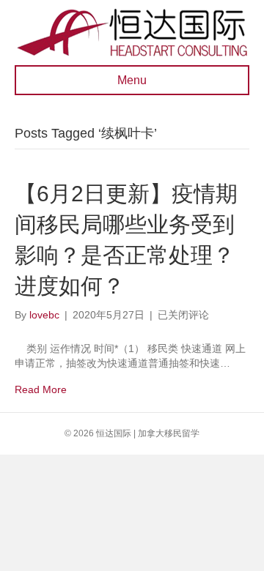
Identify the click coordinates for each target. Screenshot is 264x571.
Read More (41, 389)
